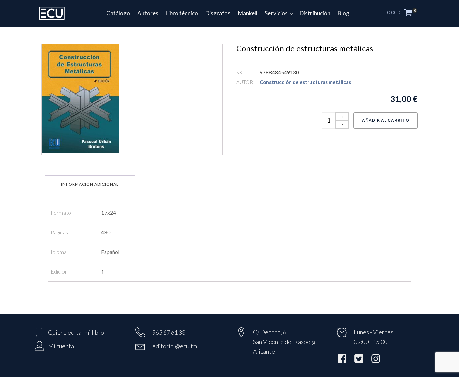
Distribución (315, 13)
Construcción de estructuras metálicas (305, 82)
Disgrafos (218, 13)
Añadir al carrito (385, 120)
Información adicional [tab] (90, 184)
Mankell (247, 13)
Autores (147, 13)
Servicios (276, 13)
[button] (405, 13)
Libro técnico (182, 13)
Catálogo (118, 13)
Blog (343, 13)
